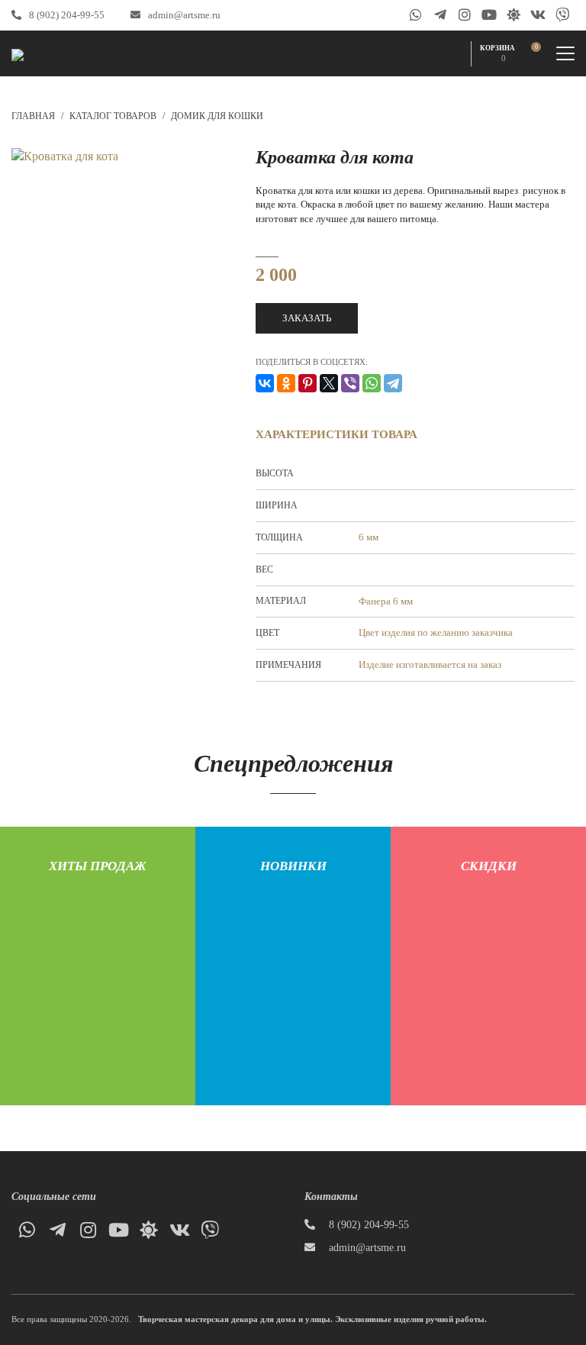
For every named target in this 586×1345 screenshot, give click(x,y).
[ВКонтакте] (265, 383)
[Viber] (350, 383)
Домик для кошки (217, 116)
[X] (329, 383)
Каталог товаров (112, 116)
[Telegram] (393, 383)
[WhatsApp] (371, 383)
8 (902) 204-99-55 (67, 15)
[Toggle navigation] (565, 53)
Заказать (306, 318)
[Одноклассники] (286, 383)
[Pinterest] (307, 383)
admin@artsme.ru (184, 15)
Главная (33, 116)
